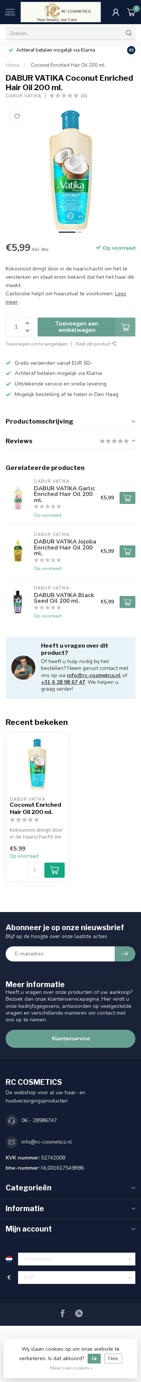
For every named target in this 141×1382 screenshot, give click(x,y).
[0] (131, 12)
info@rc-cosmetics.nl (94, 675)
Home (13, 65)
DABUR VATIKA (23, 96)
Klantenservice (70, 1038)
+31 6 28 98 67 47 (63, 682)
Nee (113, 1358)
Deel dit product (94, 344)
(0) (84, 95)
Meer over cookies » (71, 1368)
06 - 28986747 (39, 1120)
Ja (94, 1358)
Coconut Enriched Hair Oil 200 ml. (68, 65)
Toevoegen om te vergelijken (37, 344)
